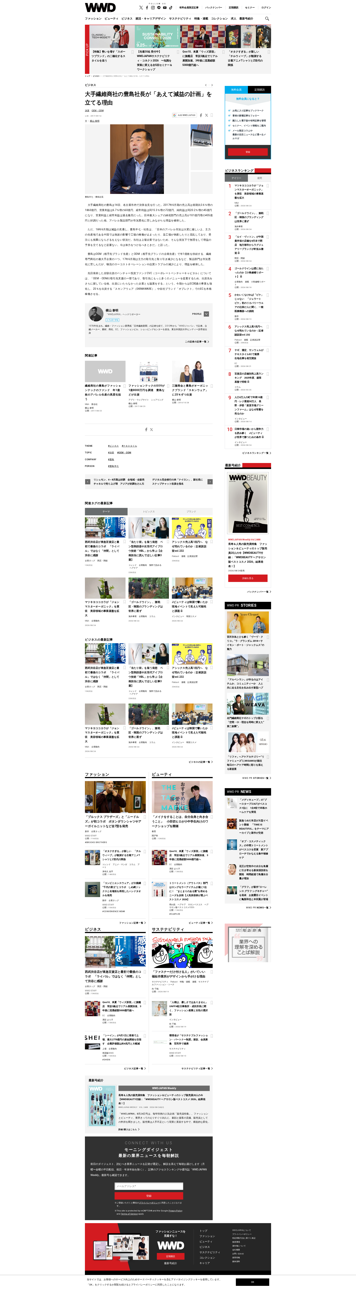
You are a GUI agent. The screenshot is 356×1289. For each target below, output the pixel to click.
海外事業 (132, 616)
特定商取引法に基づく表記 (244, 1238)
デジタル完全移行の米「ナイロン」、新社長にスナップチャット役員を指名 (177, 481)
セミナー (250, 7)
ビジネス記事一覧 (133, 1068)
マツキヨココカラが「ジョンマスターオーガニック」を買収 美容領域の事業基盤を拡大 (102, 609)
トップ (203, 1230)
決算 (87, 110)
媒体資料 (236, 1261)
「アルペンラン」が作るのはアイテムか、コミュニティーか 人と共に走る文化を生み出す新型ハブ (245, 683)
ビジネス (127, 18)
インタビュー (178, 616)
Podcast (175, 556)
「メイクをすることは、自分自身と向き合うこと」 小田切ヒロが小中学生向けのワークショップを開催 (180, 821)
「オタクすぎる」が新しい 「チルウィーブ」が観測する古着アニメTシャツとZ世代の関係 (121, 855)
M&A (87, 404)
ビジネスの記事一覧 (199, 762)
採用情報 (236, 1258)
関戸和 (155, 836)
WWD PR (255, 778)
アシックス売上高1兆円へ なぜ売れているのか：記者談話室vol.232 (190, 546)
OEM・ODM (98, 110)
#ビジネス (113, 446)
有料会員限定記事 (189, 7)
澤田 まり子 (174, 869)
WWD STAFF (91, 836)
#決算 (111, 452)
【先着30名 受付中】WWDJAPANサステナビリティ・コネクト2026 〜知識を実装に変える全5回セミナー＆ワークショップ (154, 60)
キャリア (205, 1263)
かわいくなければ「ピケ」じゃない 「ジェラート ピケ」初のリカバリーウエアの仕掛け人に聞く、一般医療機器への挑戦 (249, 303)
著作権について (239, 1246)
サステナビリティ (180, 18)
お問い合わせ (238, 1254)
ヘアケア (134, 568)
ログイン (266, 7)
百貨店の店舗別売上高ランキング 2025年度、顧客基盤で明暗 (249, 377)
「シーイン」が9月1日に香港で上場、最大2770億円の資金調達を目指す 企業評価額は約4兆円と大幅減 (121, 1039)
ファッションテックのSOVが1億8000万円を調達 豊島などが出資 (146, 390)
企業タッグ (90, 561)
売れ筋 (172, 904)
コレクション (219, 18)
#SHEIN (106, 1060)
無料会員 (236, 89)
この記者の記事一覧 (196, 342)
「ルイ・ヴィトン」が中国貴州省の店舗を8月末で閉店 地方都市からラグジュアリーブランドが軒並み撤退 (249, 244)
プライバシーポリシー (149, 1203)
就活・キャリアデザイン (151, 18)
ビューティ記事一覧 (199, 923)
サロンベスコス (195, 904)
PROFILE (197, 314)
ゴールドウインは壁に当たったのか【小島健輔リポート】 (249, 272)
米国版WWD (108, 1053)
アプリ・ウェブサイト (138, 400)
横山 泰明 (94, 121)
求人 (233, 18)
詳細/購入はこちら (127, 1129)
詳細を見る (247, 578)
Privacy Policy (175, 1211)
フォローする (113, 320)
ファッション (93, 18)
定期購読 (233, 7)
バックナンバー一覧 (258, 591)
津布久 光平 (107, 871)
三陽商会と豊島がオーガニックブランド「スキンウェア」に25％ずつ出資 (190, 390)
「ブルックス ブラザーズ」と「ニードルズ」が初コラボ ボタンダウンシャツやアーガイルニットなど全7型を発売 (113, 821)
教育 (154, 831)
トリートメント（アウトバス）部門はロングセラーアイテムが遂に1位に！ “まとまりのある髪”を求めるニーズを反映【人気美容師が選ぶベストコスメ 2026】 (188, 891)
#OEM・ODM (124, 452)
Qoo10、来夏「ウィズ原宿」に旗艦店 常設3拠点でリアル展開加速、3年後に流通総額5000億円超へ (188, 855)
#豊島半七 (113, 466)
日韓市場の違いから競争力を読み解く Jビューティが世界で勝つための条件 (249, 433)
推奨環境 (236, 1242)
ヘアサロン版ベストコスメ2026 (189, 906)
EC (170, 864)
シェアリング (157, 400)
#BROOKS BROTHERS (96, 842)
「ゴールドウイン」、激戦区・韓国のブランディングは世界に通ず (145, 606)
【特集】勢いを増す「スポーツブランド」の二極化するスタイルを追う (108, 56)
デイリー (236, 178)
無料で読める (155, 565)
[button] (268, 19)
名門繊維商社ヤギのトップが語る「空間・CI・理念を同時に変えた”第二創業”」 (245, 722)
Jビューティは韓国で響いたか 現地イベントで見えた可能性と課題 (190, 606)
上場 (104, 1049)
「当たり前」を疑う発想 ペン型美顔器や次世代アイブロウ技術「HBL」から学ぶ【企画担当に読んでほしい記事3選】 (145, 550)
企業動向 (143, 565)
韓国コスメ (191, 616)
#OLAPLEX (174, 914)
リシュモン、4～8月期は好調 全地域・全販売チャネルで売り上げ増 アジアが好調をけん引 (119, 481)
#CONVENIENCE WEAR (113, 911)
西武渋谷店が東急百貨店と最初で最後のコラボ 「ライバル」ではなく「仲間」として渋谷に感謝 (102, 548)
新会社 (94, 404)
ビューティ (111, 18)
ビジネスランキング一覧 (255, 453)
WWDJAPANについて (241, 1230)
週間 (259, 178)
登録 (248, 152)
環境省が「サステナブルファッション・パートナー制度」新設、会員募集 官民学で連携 (188, 1039)
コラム (152, 616)
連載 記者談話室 (189, 556)
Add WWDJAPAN (186, 115)
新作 (87, 831)
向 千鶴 (155, 989)
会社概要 (236, 1250)
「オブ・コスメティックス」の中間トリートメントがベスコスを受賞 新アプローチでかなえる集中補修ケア (253, 849)
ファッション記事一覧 (131, 923)
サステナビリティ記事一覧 (196, 1068)
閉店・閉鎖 (102, 561)
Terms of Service (129, 1214)
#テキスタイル (129, 446)
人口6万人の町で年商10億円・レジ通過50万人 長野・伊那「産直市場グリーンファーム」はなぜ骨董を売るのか (249, 405)
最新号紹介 (246, 18)
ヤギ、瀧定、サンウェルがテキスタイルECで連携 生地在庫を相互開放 (249, 354)
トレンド (132, 565)
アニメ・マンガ (120, 864)
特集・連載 (201, 18)
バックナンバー (213, 7)
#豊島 (111, 459)
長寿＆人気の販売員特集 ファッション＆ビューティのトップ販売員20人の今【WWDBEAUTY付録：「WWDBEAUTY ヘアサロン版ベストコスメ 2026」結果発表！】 (161, 1099)
